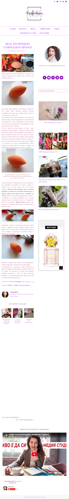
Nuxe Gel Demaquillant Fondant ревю (49, 209)
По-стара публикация (24, 419)
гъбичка (16, 285)
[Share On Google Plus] (32, 281)
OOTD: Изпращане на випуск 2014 (48, 152)
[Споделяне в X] (26, 281)
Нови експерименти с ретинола (53, 122)
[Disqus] (18, 351)
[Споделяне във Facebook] (22, 281)
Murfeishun (30, 497)
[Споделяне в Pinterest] (29, 281)
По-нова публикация (11, 417)
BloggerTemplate (41, 497)
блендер (9, 285)
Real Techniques (25, 285)
